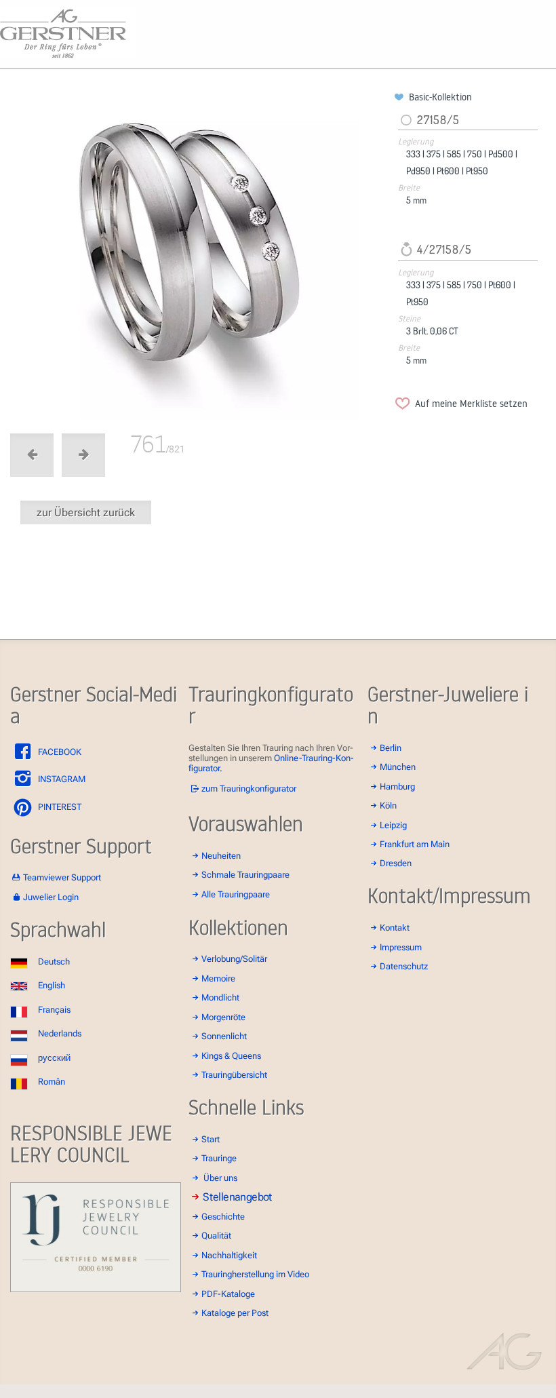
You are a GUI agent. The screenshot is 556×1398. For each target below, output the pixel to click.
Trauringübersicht (234, 1075)
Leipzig (393, 825)
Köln (388, 805)
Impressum (401, 947)
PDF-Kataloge (228, 1294)
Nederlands (59, 1033)
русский (54, 1058)
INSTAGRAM (60, 779)
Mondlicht (220, 997)
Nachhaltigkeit (229, 1255)
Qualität (216, 1235)
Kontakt (395, 928)
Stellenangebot (238, 1197)
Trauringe (219, 1158)
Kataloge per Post (235, 1313)
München (398, 767)
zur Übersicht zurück (86, 512)
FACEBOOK (58, 752)
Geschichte (223, 1216)
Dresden (396, 863)
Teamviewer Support (62, 877)
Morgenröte (223, 1017)
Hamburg (397, 786)
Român (51, 1081)
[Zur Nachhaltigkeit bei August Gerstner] (95, 1289)
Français (54, 1010)
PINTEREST (58, 807)
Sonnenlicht (224, 1036)
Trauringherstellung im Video (255, 1274)
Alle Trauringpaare (235, 894)
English (51, 985)
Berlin (390, 748)
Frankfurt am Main (415, 844)
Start (210, 1139)
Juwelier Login (51, 897)
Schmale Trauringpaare (245, 875)
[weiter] (200, 254)
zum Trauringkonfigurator (248, 788)
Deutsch (54, 961)
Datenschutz (404, 966)
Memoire (218, 978)
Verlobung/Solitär (234, 959)
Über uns (220, 1178)
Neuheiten (221, 856)
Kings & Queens (231, 1056)
